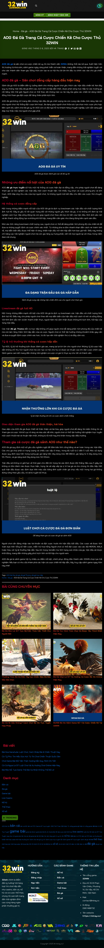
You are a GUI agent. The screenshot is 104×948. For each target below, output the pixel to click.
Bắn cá (5, 784)
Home (16, 31)
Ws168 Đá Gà (48, 844)
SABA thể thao (6, 839)
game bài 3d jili (31, 832)
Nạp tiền (35, 882)
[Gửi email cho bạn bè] (75, 49)
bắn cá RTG (31, 826)
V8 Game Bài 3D (26, 844)
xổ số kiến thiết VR (65, 844)
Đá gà (24, 31)
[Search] (36, 5)
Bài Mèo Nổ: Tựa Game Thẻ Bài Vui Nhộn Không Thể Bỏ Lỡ (28, 770)
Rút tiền (35, 888)
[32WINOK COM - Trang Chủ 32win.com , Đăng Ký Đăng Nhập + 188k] (17, 6)
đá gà (91, 843)
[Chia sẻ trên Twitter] (72, 49)
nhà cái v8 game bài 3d (30, 836)
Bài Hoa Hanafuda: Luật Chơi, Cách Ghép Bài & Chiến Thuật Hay (31, 752)
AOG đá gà (7, 64)
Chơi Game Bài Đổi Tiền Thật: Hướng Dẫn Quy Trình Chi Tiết (29, 761)
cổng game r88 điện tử (92, 826)
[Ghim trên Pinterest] (78, 49)
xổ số (55, 844)
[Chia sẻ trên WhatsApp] (66, 49)
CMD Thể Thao (55, 826)
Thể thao (6, 807)
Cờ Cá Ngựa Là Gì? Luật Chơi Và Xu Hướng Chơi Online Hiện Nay (31, 765)
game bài (17, 831)
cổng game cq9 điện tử (77, 826)
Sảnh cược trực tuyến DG (54, 839)
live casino (78, 831)
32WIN (86, 878)
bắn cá (15, 826)
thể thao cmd (6, 844)
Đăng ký (35, 872)
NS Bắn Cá (42, 836)
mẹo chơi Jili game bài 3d (15, 836)
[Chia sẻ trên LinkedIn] (81, 49)
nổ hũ (67, 836)
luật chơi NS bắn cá (90, 832)
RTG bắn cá (82, 836)
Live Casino (7, 798)
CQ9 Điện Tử (65, 826)
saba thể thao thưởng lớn (20, 839)
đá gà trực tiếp (37, 575)
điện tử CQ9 (75, 844)
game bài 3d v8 (41, 832)
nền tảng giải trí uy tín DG (55, 836)
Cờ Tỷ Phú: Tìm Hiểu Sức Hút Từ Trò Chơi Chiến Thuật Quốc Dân (31, 756)
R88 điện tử (74, 836)
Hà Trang (59, 48)
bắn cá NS (23, 826)
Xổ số (4, 811)
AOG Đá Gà (6, 826)
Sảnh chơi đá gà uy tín (37, 839)
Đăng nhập (36, 877)
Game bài (6, 793)
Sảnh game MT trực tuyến (71, 839)
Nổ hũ (4, 802)
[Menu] (100, 6)
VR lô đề (34, 844)
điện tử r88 (83, 844)
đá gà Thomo (26, 575)
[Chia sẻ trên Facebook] (69, 49)
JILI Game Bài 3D (51, 832)
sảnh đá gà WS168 (87, 839)
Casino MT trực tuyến (43, 826)
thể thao (97, 839)
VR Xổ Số (40, 844)
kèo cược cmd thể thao (65, 832)
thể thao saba (15, 844)
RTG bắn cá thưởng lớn (94, 836)
